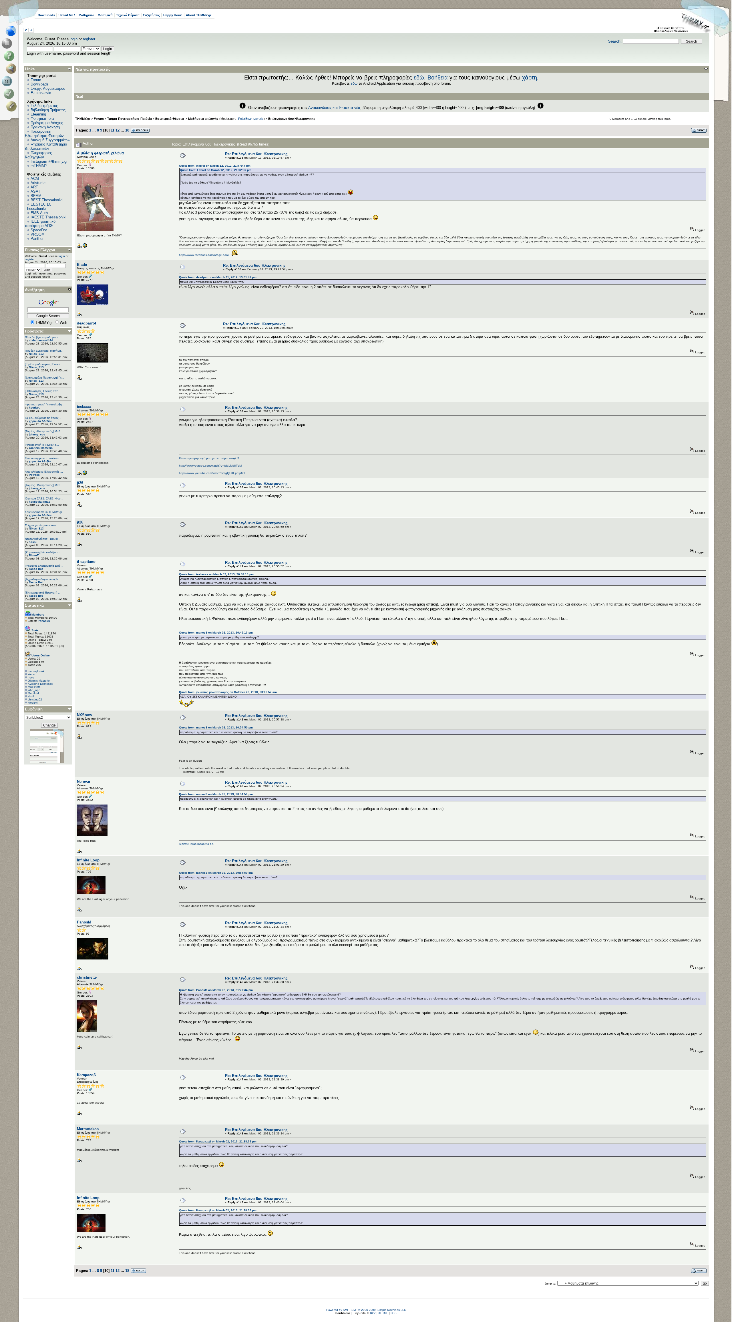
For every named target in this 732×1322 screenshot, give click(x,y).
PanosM (84, 922)
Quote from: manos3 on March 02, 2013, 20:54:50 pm (216, 727)
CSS (394, 1313)
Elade (82, 264)
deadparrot (86, 323)
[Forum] (8, 43)
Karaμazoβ (86, 1075)
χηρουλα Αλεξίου (40, 421)
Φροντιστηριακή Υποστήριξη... (44, 404)
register (89, 39)
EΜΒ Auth (39, 213)
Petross (34, 474)
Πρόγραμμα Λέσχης (47, 123)
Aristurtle (38, 183)
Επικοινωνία (41, 93)
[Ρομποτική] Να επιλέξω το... (43, 552)
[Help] (10, 56)
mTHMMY (39, 166)
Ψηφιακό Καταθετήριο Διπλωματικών (46, 146)
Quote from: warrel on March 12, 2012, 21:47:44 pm (214, 165)
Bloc (373, 1313)
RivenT (34, 555)
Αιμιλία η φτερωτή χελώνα (100, 153)
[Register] (12, 106)
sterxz (31, 674)
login (73, 39)
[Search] (12, 69)
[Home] (12, 31)
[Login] (10, 94)
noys (31, 677)
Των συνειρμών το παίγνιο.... (43, 458)
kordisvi (32, 702)
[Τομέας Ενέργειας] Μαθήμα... (44, 350)
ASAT (35, 191)
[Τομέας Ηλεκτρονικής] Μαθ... (44, 431)
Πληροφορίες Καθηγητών (38, 155)
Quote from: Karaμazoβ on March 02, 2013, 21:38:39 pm (217, 1141)
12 (118, 130)
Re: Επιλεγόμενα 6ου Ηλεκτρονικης (256, 154)
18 (127, 130)
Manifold (33, 693)
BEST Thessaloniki (47, 200)
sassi (33, 541)
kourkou (34, 407)
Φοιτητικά (105, 15)
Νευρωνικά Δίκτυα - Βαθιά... (42, 538)
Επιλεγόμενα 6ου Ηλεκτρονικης (291, 118)
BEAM (36, 196)
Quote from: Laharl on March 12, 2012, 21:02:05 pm (215, 170)
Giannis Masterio (41, 447)
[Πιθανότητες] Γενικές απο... (43, 391)
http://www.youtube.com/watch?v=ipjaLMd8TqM (210, 465)
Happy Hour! (172, 15)
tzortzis (258, 118)
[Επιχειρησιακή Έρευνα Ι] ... (43, 592)
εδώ (419, 77)
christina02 (35, 699)
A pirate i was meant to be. (196, 843)
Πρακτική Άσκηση (45, 127)
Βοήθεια (437, 77)
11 (112, 130)
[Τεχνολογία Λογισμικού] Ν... (43, 579)
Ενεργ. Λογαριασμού (48, 88)
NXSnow (84, 715)
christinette (87, 977)
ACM (35, 178)
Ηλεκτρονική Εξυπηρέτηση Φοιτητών (44, 133)
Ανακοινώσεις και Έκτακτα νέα (334, 107)
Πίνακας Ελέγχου (40, 250)
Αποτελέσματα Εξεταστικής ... (44, 471)
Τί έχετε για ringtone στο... (41, 525)
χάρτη (529, 77)
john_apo (34, 690)
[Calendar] (8, 81)
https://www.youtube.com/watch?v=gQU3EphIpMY (212, 473)
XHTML (383, 1313)
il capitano (86, 562)
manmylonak (36, 671)
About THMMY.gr (198, 15)
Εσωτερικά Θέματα (170, 118)
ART (34, 187)
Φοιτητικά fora (42, 118)
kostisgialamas (39, 501)
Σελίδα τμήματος (44, 105)
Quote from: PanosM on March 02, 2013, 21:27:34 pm (216, 990)
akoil (31, 696)
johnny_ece (37, 434)
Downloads (46, 15)
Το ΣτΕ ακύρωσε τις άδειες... (43, 417)
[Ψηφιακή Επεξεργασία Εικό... (44, 565)
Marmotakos (88, 1129)
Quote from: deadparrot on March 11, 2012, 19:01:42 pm (217, 277)
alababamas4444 (41, 340)
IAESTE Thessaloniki (48, 217)
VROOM (38, 234)
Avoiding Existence (40, 683)
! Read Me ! (66, 15)
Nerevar (83, 781)
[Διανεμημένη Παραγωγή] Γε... (44, 377)
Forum (36, 80)
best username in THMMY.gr (43, 511)
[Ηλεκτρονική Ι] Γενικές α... (42, 444)
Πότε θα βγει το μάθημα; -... (43, 337)
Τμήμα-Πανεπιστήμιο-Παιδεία (129, 118)
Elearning (38, 114)
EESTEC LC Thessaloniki (38, 206)
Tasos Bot (36, 568)
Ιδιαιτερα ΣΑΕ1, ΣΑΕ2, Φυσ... (44, 498)
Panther (37, 238)
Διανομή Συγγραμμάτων (51, 140)
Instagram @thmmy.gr (49, 161)
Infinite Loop (88, 860)
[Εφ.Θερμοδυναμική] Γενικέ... (43, 364)
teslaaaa (84, 407)
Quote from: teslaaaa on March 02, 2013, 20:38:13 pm (216, 574)
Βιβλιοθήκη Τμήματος (48, 110)
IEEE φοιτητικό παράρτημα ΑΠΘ (40, 223)
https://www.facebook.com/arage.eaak (204, 254)
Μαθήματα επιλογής (203, 118)
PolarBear (245, 118)
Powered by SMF (337, 1309)
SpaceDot (39, 230)
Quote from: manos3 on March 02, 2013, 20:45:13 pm (216, 632)
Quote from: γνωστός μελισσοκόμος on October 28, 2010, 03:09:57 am (228, 692)
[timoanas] (84, 474)
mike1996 (34, 686)
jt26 (80, 483)
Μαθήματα (86, 15)
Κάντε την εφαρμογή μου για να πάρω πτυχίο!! (209, 458)
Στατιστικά (34, 605)
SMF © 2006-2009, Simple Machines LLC (378, 1309)
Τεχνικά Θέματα (128, 15)
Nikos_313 (36, 353)
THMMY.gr (82, 118)
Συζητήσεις (151, 15)
